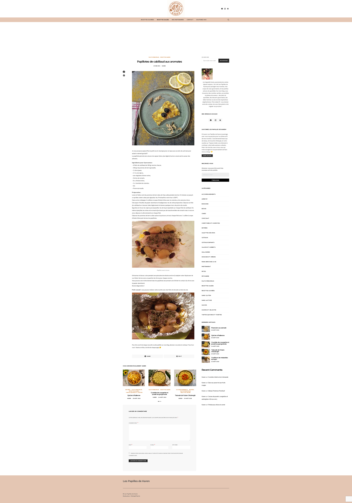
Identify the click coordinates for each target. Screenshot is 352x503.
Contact (190, 19)
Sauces (204, 305)
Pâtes (204, 271)
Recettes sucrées (147, 19)
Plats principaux (154, 57)
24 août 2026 (162, 397)
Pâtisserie (205, 276)
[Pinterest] (228, 8)
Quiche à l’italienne (133, 395)
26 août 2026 (215, 330)
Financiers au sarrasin (218, 328)
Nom (130, 445)
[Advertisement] (176, 39)
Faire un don (207, 155)
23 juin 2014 (156, 66)
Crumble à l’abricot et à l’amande (218, 377)
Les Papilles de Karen (136, 481)
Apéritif (204, 199)
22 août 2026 (215, 361)
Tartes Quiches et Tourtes (134, 392)
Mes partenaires (178, 19)
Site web (174, 445)
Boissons (205, 204)
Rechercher (205, 57)
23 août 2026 (188, 398)
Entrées (127, 389)
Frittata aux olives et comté (216, 404)
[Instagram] (225, 8)
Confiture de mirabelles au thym (219, 358)
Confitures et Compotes (211, 223)
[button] (158, 401)
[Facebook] (222, 8)
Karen (164, 66)
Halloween (206, 252)
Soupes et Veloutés (209, 310)
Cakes (204, 213)
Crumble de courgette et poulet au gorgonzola (159, 393)
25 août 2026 (136, 398)
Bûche (204, 208)
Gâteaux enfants (208, 242)
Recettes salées (163, 19)
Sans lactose (207, 300)
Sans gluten (206, 295)
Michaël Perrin (135, 496)
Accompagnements (182, 389)
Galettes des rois (208, 233)
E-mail (152, 445)
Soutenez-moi (201, 19)
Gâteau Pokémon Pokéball (216, 391)
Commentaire (133, 423)
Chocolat (205, 218)
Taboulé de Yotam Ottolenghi (185, 395)
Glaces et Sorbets (209, 247)
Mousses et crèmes (209, 257)
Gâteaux (205, 237)
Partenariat (206, 266)
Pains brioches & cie (209, 261)
